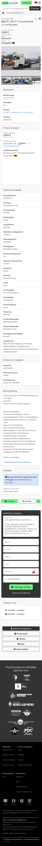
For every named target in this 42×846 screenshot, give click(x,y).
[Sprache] (36, 3)
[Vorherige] (3, 65)
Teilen (21, 644)
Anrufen (28, 501)
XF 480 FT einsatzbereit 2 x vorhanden (18, 112)
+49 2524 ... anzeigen (15, 610)
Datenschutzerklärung (21, 593)
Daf (4, 105)
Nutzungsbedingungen (32, 839)
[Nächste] (38, 65)
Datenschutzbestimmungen (13, 839)
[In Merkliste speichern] (36, 19)
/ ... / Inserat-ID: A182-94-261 (13, 13)
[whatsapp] (38, 501)
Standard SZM (8, 98)
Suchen (36, 8)
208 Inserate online (10, 491)
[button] (39, 3)
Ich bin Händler (14, 579)
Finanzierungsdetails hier (10, 146)
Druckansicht (22, 634)
